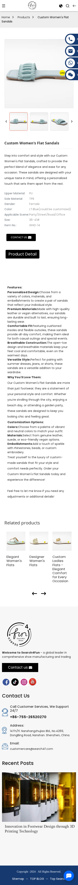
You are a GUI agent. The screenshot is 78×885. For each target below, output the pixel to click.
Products (24, 17)
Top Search (58, 879)
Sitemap (18, 879)
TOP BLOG (37, 879)
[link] (6, 682)
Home (6, 17)
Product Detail (22, 254)
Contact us (19, 237)
